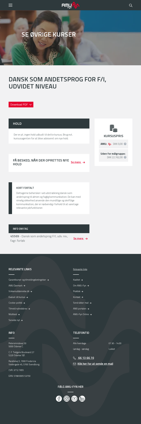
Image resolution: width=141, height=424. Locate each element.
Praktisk (76, 291)
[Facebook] (59, 399)
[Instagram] (67, 399)
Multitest (13, 314)
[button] (34, 5)
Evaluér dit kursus (17, 297)
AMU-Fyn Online (81, 314)
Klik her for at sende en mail (95, 364)
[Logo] (70, 5)
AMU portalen (79, 308)
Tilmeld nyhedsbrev (18, 308)
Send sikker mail (81, 302)
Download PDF (19, 104)
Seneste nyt (14, 320)
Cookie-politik (15, 302)
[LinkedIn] (82, 399)
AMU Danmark (15, 285)
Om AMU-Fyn (79, 285)
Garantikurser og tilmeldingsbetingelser (27, 279)
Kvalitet (76, 279)
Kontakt (76, 297)
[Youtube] (74, 399)
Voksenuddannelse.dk (19, 291)
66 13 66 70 (86, 358)
